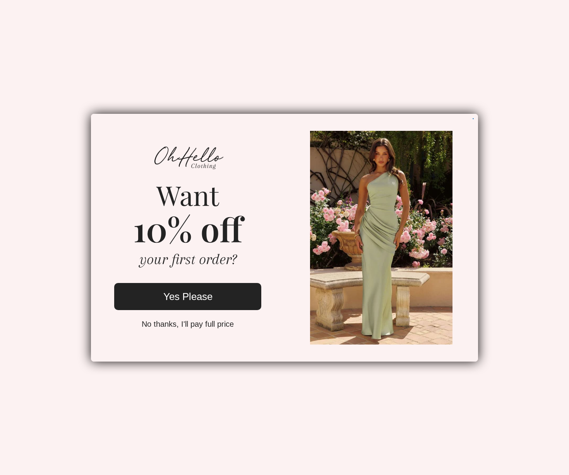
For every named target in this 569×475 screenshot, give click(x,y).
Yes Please (188, 296)
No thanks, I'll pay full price (188, 324)
